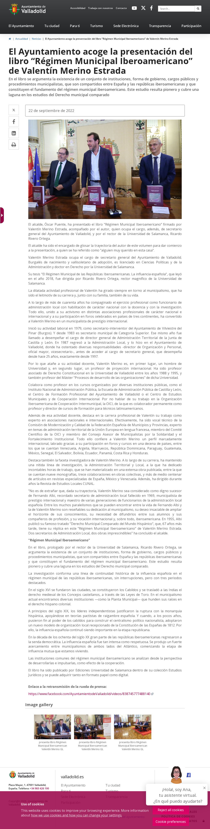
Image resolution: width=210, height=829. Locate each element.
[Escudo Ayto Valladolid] (13, 774)
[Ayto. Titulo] (25, 774)
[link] (77, 8)
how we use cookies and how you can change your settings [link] (76, 815)
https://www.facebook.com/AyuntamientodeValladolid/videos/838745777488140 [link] (91, 694)
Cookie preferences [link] (171, 821)
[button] (198, 9)
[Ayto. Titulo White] (33, 9)
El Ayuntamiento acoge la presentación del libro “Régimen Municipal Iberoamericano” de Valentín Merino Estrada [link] (111, 38)
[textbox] (176, 9)
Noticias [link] (36, 38)
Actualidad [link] (21, 38)
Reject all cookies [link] (171, 810)
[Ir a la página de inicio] (15, 9)
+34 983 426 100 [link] (39, 788)
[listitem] (21, 27)
